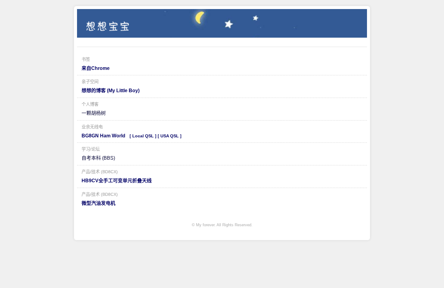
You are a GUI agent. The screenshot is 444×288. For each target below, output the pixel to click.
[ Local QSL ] (143, 135)
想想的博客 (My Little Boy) (111, 90)
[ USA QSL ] (170, 135)
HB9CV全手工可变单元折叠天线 (117, 180)
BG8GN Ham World (103, 135)
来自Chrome (96, 68)
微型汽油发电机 (98, 203)
